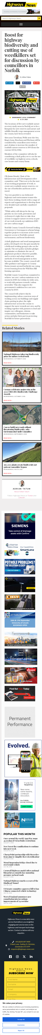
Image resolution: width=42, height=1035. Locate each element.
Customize (21, 1025)
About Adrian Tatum (21, 492)
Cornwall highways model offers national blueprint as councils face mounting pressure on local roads (21, 872)
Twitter (30, 496)
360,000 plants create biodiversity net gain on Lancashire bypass (20, 466)
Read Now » (8, 363)
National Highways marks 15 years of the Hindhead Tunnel (21, 882)
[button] (9, 83)
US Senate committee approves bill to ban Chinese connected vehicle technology (21, 890)
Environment (16, 117)
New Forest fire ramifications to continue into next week (21, 847)
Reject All (21, 1030)
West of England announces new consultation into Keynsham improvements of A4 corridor (17, 899)
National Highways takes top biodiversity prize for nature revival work (21, 355)
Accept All (21, 1019)
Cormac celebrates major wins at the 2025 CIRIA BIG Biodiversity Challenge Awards (20, 391)
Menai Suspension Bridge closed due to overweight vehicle (20, 863)
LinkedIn (21, 498)
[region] (21, 1017)
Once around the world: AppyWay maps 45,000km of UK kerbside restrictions (21, 839)
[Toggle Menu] (21, 24)
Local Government (29, 117)
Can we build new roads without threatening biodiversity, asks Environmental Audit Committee (18, 429)
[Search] (39, 18)
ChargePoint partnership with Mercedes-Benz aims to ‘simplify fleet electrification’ (21, 855)
